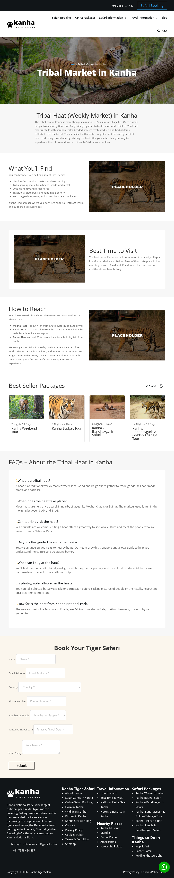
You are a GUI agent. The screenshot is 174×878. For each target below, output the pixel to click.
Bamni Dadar (108, 837)
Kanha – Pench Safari (148, 821)
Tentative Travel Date (21, 729)
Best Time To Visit (111, 798)
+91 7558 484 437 (123, 5)
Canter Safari (143, 851)
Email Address (17, 673)
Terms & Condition (77, 839)
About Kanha (73, 793)
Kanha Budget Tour (67, 428)
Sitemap (70, 844)
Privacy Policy (74, 830)
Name (12, 659)
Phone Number (17, 701)
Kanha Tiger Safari (40, 872)
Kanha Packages (85, 18)
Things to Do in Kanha (146, 839)
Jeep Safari (142, 846)
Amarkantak (108, 842)
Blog (164, 18)
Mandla (105, 833)
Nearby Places (109, 823)
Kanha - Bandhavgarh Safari (102, 431)
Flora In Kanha (74, 807)
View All (152, 386)
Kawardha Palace (111, 846)
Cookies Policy (74, 835)
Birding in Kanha (75, 816)
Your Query (15, 753)
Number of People (19, 715)
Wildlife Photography (148, 855)
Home (71, 64)
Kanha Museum (110, 828)
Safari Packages (146, 788)
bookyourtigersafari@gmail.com (34, 844)
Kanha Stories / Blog (78, 821)
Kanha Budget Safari (148, 798)
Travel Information (142, 18)
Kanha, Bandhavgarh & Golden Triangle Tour (144, 433)
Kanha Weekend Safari (149, 793)
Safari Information (111, 18)
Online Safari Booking (79, 802)
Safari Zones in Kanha (79, 798)
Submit (22, 766)
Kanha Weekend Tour (24, 430)
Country (13, 687)
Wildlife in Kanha (75, 811)
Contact (162, 30)
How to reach (109, 793)
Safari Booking (152, 5)
